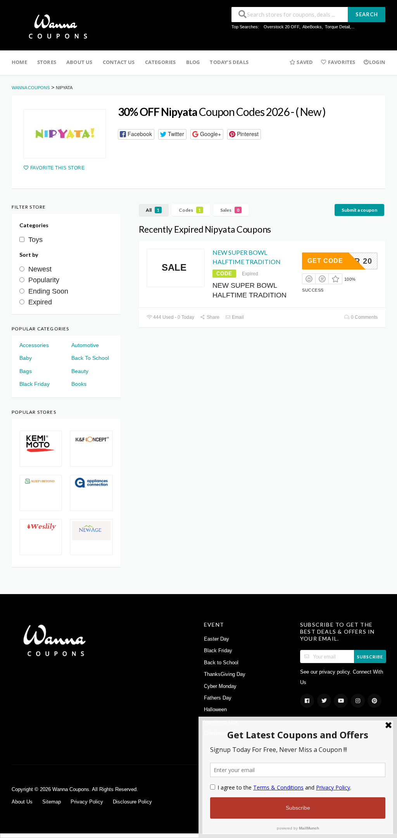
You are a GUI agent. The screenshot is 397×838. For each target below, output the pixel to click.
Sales (229, 210)
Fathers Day (217, 698)
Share (212, 317)
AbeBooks (312, 26)
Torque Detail (337, 26)
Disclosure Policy (132, 802)
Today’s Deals (229, 62)
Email (237, 317)
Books (78, 384)
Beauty (79, 371)
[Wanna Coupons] (56, 26)
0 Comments (364, 317)
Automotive (85, 345)
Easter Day (216, 639)
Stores (46, 62)
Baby (25, 358)
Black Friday (34, 384)
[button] (136, 134)
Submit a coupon (359, 210)
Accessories (34, 345)
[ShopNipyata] (64, 134)
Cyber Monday (220, 686)
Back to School (221, 662)
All (152, 210)
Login (377, 62)
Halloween (215, 709)
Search (367, 14)
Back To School (90, 358)
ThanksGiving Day (224, 674)
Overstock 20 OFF (281, 26)
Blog (193, 62)
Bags (25, 371)
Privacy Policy (87, 802)
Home (19, 62)
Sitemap (51, 802)
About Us (79, 62)
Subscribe (370, 656)
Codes (190, 210)
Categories (160, 62)
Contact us (119, 62)
